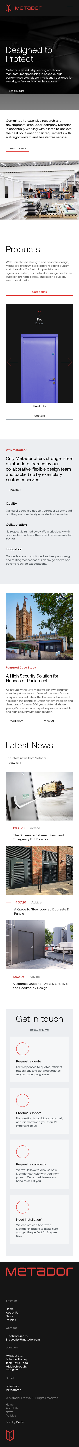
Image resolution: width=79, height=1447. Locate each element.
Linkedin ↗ (12, 1386)
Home (10, 1309)
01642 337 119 (39, 1030)
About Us (12, 1312)
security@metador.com (23, 1339)
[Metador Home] (24, 8)
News (9, 1316)
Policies (11, 1320)
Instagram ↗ (13, 1390)
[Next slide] (66, 362)
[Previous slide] (12, 362)
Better (20, 1422)
